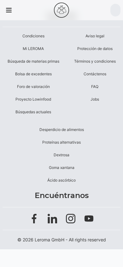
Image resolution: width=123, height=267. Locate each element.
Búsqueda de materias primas (33, 61)
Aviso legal (94, 36)
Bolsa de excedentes (33, 73)
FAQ (94, 86)
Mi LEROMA (33, 48)
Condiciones (33, 36)
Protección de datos (95, 48)
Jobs (95, 99)
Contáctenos (95, 73)
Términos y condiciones (95, 61)
